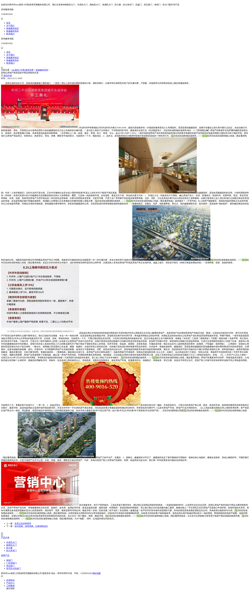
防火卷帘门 (11, 550)
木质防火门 (11, 542)
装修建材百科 (12, 31)
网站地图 (96, 573)
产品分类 (5, 537)
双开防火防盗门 (13, 568)
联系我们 (10, 34)
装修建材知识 (12, 28)
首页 (8, 23)
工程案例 (10, 586)
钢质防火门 (11, 545)
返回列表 (7, 75)
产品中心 (10, 583)
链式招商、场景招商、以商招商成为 (31, 526)
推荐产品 (5, 555)
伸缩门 (9, 560)
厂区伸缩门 (11, 563)
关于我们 (10, 26)
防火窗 (9, 548)
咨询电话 (10, 580)
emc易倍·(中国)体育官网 (22, 70)
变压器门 (10, 566)
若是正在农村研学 (23, 523)
